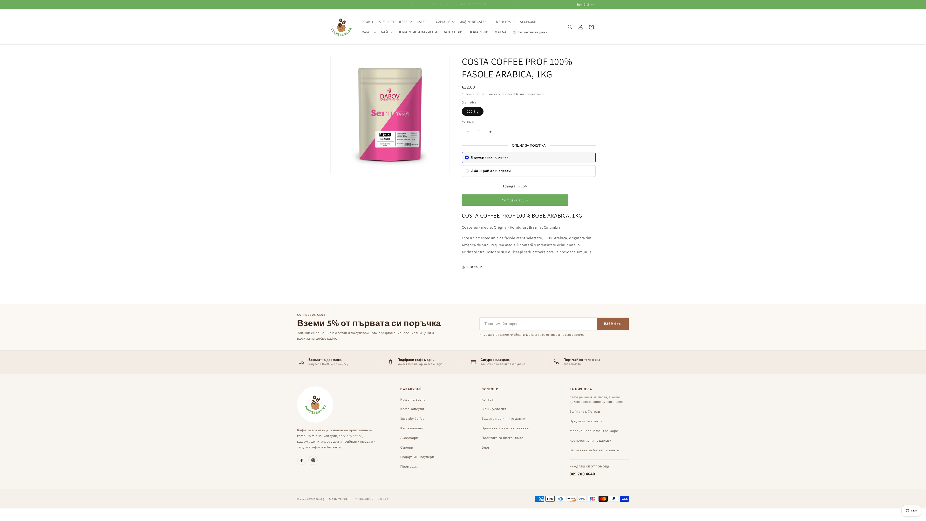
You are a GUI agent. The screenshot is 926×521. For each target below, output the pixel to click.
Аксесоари (409, 438)
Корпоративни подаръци (591, 440)
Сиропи (406, 447)
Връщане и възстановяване (505, 428)
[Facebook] (301, 460)
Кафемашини (411, 428)
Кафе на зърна (413, 399)
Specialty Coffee (412, 418)
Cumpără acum (515, 200)
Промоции (409, 466)
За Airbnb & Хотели (585, 411)
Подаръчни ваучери (417, 457)
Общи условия (494, 409)
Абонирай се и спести (491, 171)
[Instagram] (313, 460)
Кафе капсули (412, 409)
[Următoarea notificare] (514, 4)
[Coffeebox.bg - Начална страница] (315, 404)
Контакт (488, 399)
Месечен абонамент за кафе (594, 431)
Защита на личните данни (503, 418)
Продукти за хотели (586, 421)
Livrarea (491, 94)
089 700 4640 (582, 474)
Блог (485, 447)
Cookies (383, 498)
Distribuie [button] (475, 267)
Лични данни (364, 498)
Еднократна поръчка (490, 157)
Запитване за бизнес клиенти (594, 450)
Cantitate (468, 122)
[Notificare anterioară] (411, 4)
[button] (395, 22)
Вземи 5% (612, 324)
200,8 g (472, 111)
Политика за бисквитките (503, 438)
